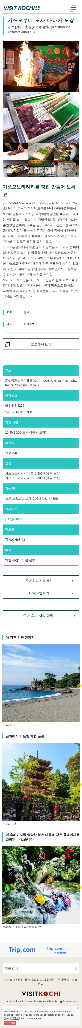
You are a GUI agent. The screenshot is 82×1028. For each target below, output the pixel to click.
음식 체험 (29, 324)
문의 (40, 983)
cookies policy (11, 1018)
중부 (26, 312)
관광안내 (63, 979)
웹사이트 (16, 519)
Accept (11, 1023)
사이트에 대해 (13, 979)
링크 (74, 979)
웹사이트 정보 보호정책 (40, 979)
